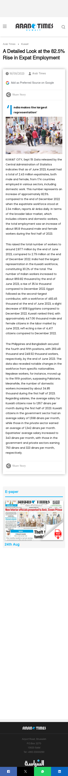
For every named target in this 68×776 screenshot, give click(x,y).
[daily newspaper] (34, 520)
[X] (25, 771)
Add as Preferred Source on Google (32, 83)
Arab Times (9, 44)
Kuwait (25, 44)
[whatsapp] (42, 771)
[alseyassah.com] (34, 763)
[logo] (34, 27)
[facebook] (8, 771)
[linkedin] (59, 771)
